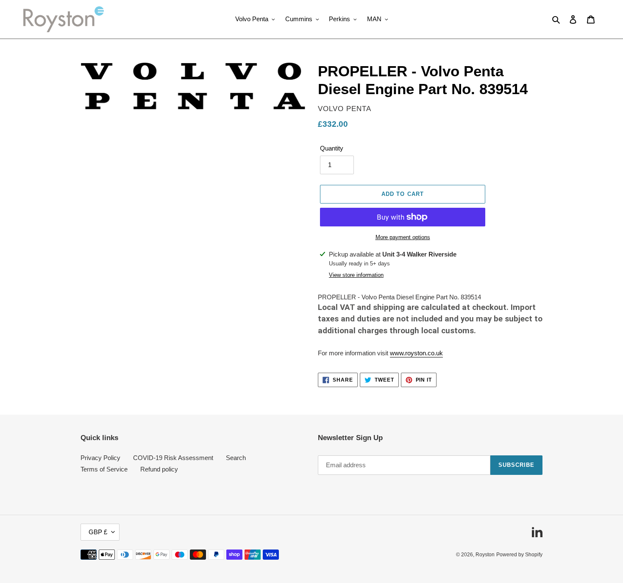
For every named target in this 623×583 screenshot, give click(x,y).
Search (236, 457)
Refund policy (159, 469)
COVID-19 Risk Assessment (173, 457)
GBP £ (98, 532)
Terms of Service (104, 469)
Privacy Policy (100, 457)
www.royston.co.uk (416, 353)
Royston (485, 555)
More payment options (402, 237)
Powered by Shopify (519, 555)
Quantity (331, 148)
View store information (356, 275)
